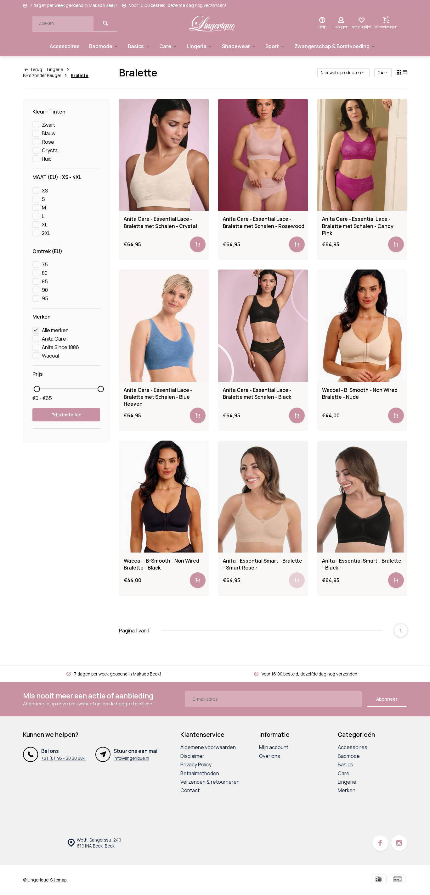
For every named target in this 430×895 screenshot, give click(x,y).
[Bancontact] (397, 880)
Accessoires (65, 46)
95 (45, 298)
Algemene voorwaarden (208, 747)
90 (45, 289)
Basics (136, 46)
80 (45, 273)
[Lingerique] (211, 23)
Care (165, 46)
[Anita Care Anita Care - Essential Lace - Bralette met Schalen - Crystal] (164, 155)
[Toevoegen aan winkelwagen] (198, 244)
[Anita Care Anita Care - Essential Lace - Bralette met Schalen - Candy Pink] (362, 155)
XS (45, 190)
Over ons (269, 756)
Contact (190, 790)
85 (45, 281)
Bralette (79, 75)
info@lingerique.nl (131, 758)
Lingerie (197, 46)
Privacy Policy (196, 764)
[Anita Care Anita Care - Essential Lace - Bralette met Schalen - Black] (263, 325)
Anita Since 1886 (60, 347)
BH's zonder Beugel (42, 75)
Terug (36, 69)
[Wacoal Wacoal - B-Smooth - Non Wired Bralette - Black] (164, 497)
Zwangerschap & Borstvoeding (332, 46)
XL (45, 224)
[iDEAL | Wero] (379, 880)
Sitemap (58, 880)
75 (45, 264)
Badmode (100, 46)
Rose (48, 141)
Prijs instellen (66, 415)
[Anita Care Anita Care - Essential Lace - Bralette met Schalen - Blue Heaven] (164, 325)
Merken (346, 790)
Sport (272, 46)
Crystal (50, 150)
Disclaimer (192, 756)
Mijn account (273, 747)
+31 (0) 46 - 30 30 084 (63, 758)
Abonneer (387, 699)
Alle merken (55, 330)
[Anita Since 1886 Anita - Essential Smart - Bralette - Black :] (362, 497)
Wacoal (50, 355)
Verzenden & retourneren (210, 781)
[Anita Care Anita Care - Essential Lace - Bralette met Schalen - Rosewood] (263, 155)
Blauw (48, 133)
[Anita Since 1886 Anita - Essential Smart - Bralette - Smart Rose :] (263, 497)
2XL (46, 233)
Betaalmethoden (199, 773)
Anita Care (54, 338)
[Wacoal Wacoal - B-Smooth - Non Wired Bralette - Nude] (362, 325)
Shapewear (236, 46)
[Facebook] (380, 843)
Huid (47, 158)
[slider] (37, 389)
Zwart (48, 124)
